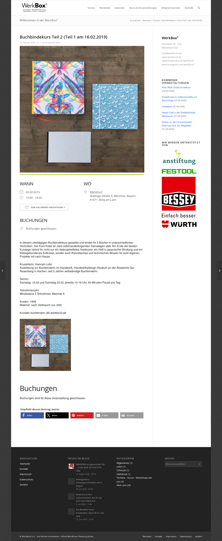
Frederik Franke (53, 42)
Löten (119, 466)
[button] (32, 415)
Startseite (25, 463)
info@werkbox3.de (172, 53)
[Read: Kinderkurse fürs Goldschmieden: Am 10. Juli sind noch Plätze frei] (71, 496)
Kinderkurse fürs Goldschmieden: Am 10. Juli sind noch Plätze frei (89, 497)
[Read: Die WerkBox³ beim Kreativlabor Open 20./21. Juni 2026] (71, 511)
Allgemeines (123, 463)
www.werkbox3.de (171, 57)
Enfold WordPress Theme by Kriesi (77, 536)
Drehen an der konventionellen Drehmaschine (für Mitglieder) (177, 123)
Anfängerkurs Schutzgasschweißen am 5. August (89, 482)
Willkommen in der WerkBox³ (39, 20)
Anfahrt (24, 484)
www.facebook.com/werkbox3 (178, 60)
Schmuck (121, 470)
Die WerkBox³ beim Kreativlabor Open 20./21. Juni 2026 (90, 512)
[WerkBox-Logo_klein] (35, 7)
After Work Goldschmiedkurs (176, 87)
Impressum (26, 474)
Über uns (121, 485)
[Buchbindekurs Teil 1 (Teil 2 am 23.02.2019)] (2, 270)
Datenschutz (26, 479)
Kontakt (24, 468)
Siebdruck (122, 474)
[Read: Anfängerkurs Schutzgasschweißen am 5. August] (71, 481)
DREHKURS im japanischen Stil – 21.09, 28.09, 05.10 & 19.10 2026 (90, 467)
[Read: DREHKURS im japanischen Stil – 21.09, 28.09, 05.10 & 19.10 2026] (71, 466)
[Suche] (198, 7)
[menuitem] (91, 7)
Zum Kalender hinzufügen (46, 207)
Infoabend (167, 106)
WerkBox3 (96, 192)
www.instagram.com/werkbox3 (178, 64)
